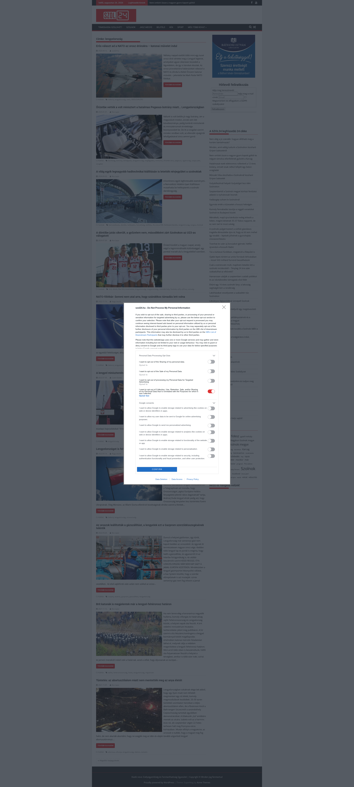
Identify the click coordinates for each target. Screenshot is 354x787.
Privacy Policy (193, 479)
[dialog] (177, 393)
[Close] (224, 308)
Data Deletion (161, 479)
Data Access (177, 479)
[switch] (211, 362)
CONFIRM (157, 469)
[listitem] (177, 355)
